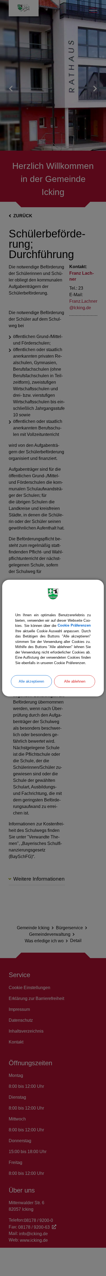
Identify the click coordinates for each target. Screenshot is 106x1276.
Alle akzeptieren (31, 681)
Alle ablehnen (74, 681)
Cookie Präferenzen (74, 626)
